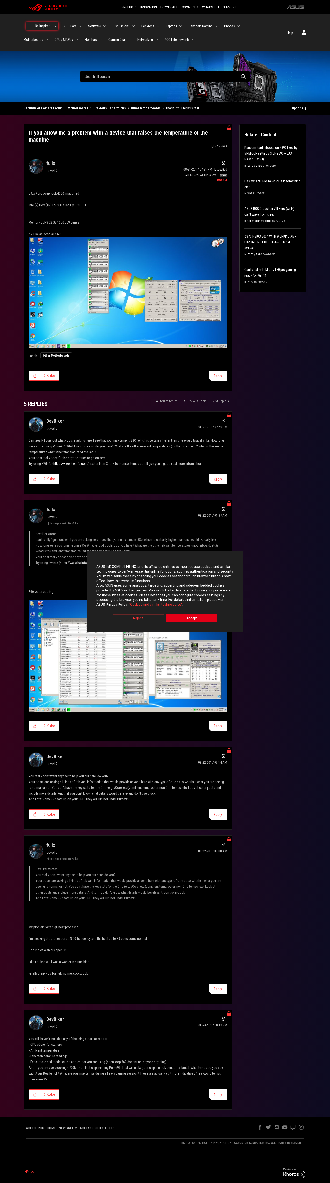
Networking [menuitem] (145, 39)
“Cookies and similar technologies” (155, 604)
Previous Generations (109, 108)
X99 (249, 193)
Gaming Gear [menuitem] (117, 39)
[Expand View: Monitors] (100, 39)
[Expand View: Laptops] (180, 26)
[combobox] (165, 76)
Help (290, 33)
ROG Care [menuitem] (70, 26)
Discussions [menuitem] (121, 26)
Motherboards (78, 108)
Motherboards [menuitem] (33, 39)
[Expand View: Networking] (156, 39)
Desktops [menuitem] (147, 26)
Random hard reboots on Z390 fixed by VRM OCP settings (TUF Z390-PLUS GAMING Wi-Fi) (270, 153)
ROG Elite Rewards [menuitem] (177, 39)
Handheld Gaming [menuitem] (201, 26)
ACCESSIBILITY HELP (97, 1128)
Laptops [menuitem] (171, 26)
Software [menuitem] (94, 26)
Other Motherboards (146, 108)
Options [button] (297, 108)
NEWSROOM (67, 1128)
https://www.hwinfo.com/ (71, 464)
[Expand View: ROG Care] (80, 26)
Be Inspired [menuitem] (42, 26)
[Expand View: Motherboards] (46, 39)
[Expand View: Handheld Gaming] (216, 26)
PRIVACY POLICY (220, 1143)
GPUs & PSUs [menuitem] (64, 39)
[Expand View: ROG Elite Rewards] (193, 39)
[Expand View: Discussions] (133, 26)
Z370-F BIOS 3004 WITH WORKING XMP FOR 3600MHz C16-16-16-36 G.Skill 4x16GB (270, 242)
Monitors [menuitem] (91, 39)
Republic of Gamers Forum (43, 108)
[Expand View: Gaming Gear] (129, 39)
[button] (34, 375)
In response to (64, 523)
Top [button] (32, 1171)
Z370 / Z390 (254, 165)
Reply (218, 376)
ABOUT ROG (35, 1128)
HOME (51, 1128)
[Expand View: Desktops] (158, 26)
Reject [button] (138, 618)
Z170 (250, 282)
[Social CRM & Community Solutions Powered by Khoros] (294, 1173)
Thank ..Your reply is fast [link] (182, 108)
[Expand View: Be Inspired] (55, 26)
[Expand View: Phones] (238, 26)
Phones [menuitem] (229, 26)
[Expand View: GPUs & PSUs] (76, 39)
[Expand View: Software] (104, 26)
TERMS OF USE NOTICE (193, 1143)
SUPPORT (229, 7)
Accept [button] (192, 618)
